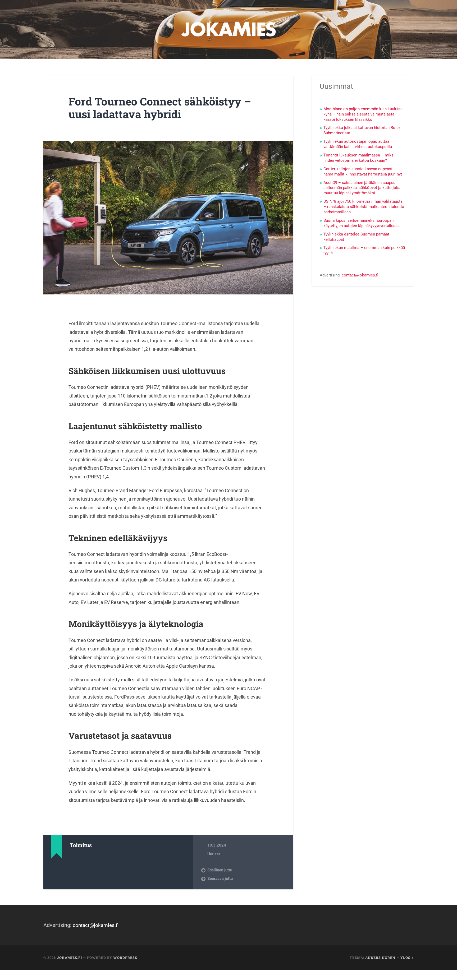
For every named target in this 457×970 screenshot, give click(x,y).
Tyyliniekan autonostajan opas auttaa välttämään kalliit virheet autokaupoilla (357, 144)
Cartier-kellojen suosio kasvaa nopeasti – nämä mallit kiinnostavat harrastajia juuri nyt (362, 172)
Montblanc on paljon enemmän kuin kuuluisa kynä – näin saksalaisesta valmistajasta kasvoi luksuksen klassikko (363, 114)
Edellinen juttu (219, 870)
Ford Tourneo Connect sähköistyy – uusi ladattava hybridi (159, 107)
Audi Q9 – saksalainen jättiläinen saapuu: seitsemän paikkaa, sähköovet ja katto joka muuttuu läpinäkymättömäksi (361, 188)
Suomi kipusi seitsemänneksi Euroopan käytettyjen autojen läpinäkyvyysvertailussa (361, 223)
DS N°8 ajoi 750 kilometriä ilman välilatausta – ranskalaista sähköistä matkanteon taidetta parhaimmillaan (363, 206)
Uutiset (213, 854)
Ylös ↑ (407, 957)
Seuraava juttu (220, 878)
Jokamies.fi (69, 957)
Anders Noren (380, 957)
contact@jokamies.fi (360, 275)
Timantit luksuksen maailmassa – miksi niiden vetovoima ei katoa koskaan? (359, 158)
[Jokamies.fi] (228, 30)
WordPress (125, 957)
